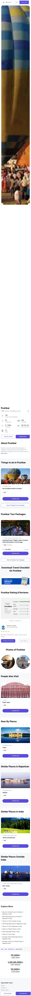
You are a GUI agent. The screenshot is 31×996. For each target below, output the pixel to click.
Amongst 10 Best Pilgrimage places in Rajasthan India (12, 937)
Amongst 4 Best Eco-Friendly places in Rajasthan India (13, 942)
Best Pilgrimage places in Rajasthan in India (14, 923)
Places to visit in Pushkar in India (12, 921)
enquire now (23, 993)
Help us (3, 985)
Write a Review (9, 640)
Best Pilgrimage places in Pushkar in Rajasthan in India (12, 917)
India (19, 411)
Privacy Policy (5, 990)
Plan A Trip (24, 2)
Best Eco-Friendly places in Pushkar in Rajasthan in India (12, 913)
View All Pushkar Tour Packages (15, 560)
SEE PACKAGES (8, 993)
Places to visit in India (9, 934)
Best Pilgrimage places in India (11, 931)
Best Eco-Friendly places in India (11, 929)
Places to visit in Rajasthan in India (12, 926)
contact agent (8, 436)
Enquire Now (15, 498)
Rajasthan (14, 411)
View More (23, 640)
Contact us (4, 987)
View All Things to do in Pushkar (15, 505)
